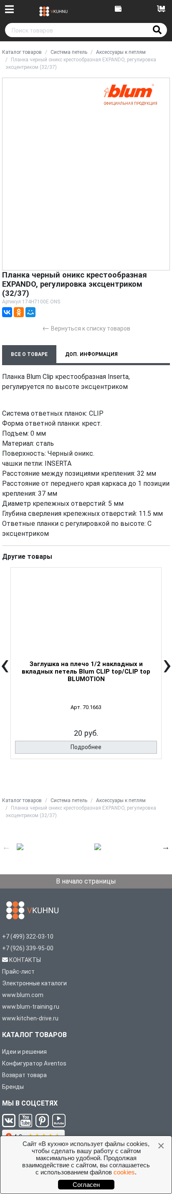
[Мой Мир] (30, 312)
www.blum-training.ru (30, 1006)
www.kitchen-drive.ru (30, 1018)
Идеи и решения (24, 1051)
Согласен (86, 1184)
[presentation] (5, 670)
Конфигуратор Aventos (34, 1063)
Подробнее (86, 747)
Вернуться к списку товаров (86, 327)
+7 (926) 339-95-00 (27, 948)
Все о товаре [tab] (29, 354)
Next (166, 847)
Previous (6, 847)
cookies (124, 1172)
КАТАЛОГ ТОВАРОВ (34, 1035)
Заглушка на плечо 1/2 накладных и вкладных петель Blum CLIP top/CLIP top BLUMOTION (86, 671)
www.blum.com (22, 995)
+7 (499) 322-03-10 (27, 936)
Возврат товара (24, 1075)
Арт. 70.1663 (86, 707)
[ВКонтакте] (7, 312)
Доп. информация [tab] (91, 354)
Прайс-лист (18, 971)
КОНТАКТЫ (25, 960)
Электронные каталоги (34, 983)
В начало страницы (86, 881)
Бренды (13, 1086)
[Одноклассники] (19, 312)
